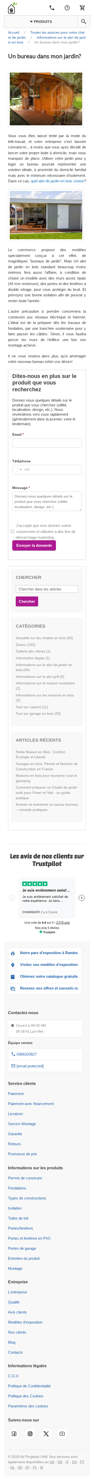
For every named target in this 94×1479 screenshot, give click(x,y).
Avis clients (17, 1312)
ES (74, 1462)
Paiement (16, 1093)
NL (12, 1467)
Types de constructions (27, 1198)
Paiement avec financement (31, 1104)
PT (82, 1462)
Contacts (15, 1352)
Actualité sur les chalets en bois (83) (44, 638)
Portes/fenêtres (20, 1228)
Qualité (14, 1302)
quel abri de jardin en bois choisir (57, 181)
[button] (84, 22)
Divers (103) (25, 645)
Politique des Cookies (25, 1396)
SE (20, 1467)
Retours (14, 1144)
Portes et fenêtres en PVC (29, 1238)
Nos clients (17, 1332)
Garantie (15, 1134)
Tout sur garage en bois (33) (38, 713)
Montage (15, 1268)
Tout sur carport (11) (32, 707)
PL (35, 1467)
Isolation (15, 1208)
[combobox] (21, 469)
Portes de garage (22, 1248)
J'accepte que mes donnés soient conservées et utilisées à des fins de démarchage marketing (45, 531)
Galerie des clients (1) (33, 651)
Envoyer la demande (34, 545)
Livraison (15, 1114)
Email (17, 434)
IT (67, 1462)
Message (20, 487)
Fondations (17, 1188)
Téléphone (21, 461)
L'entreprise (17, 1292)
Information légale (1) (33, 658)
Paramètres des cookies (28, 1406)
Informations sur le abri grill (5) (40, 677)
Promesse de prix (22, 1154)
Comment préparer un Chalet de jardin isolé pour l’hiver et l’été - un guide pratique (46, 792)
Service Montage (22, 1124)
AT (27, 1467)
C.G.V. (13, 1376)
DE (60, 1462)
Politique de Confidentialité (29, 1386)
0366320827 (27, 1054)
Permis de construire (25, 1178)
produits (42, 22)
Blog (11, 1342)
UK (52, 1462)
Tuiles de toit (18, 1218)
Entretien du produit (24, 1258)
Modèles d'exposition (25, 1322)
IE (41, 1467)
